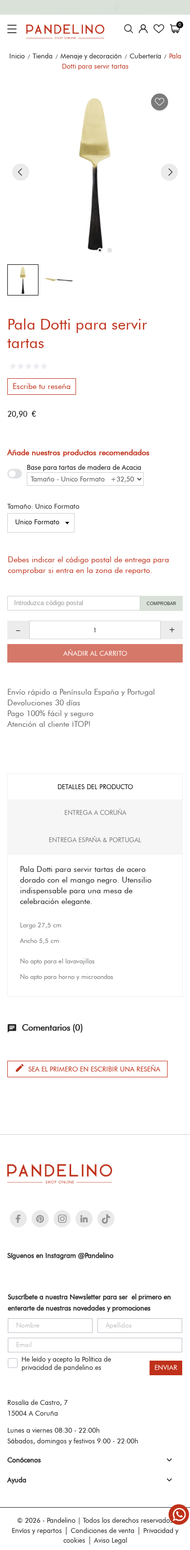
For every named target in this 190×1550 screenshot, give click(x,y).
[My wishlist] (158, 29)
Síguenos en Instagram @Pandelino (60, 1255)
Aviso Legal (110, 1540)
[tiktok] (106, 1219)
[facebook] (18, 1219)
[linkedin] (84, 1218)
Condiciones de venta (102, 1530)
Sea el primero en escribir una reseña (87, 1068)
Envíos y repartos (37, 1530)
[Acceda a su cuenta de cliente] (143, 28)
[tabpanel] (95, 171)
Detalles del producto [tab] (95, 787)
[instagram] (62, 1219)
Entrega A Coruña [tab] (95, 812)
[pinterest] (40, 1219)
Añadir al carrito (95, 653)
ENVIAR (165, 1368)
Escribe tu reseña (42, 386)
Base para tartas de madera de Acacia (84, 467)
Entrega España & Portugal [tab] (95, 840)
